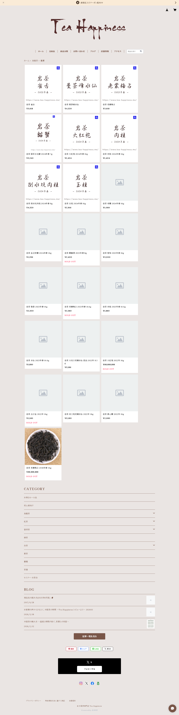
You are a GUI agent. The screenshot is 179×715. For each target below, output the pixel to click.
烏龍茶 (35, 60)
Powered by (86, 710)
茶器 (26, 569)
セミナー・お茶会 (31, 577)
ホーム (41, 51)
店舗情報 (105, 51)
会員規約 (72, 701)
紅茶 (26, 521)
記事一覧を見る (89, 636)
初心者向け (29, 505)
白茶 (26, 545)
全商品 (52, 51)
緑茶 (26, 537)
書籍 (26, 561)
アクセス (117, 51)
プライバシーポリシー (33, 701)
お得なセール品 (30, 497)
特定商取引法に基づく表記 (55, 701)
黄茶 (26, 553)
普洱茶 (27, 529)
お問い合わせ (79, 51)
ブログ (93, 51)
